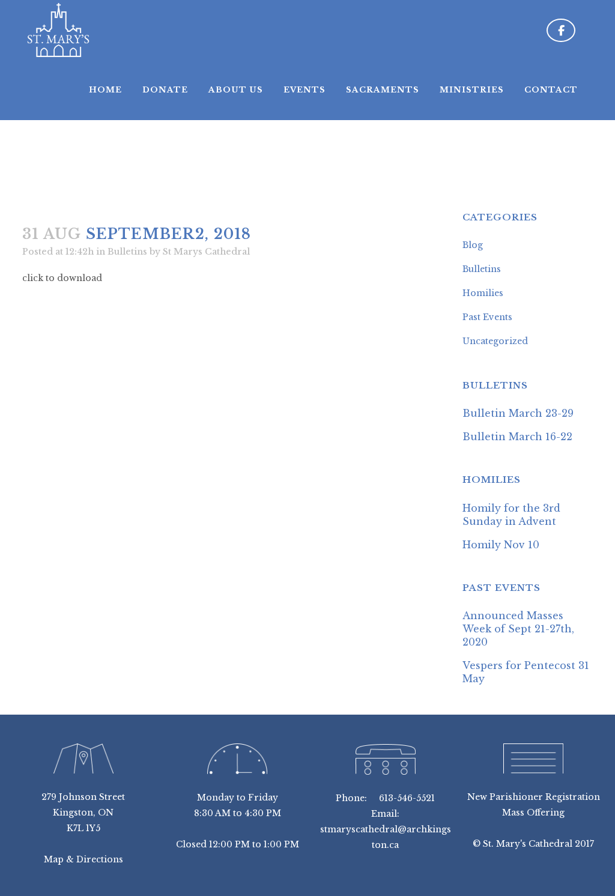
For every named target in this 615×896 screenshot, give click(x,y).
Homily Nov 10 (500, 545)
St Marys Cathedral (206, 251)
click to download (62, 278)
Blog (472, 245)
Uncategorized (495, 341)
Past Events (487, 317)
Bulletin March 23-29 (518, 413)
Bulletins (127, 251)
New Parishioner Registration (533, 797)
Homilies (482, 293)
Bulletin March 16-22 (517, 437)
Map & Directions (83, 859)
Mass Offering (533, 812)
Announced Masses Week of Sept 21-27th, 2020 (518, 629)
